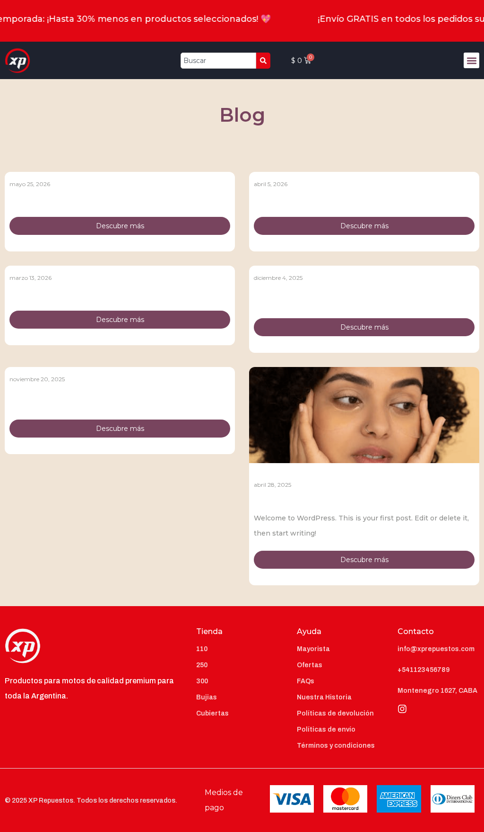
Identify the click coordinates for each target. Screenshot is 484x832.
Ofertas (309, 665)
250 (201, 665)
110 (201, 649)
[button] (471, 60)
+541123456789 (423, 669)
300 (202, 681)
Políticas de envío (326, 729)
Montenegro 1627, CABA (437, 690)
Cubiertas (212, 713)
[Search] (263, 61)
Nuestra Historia (324, 697)
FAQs (305, 681)
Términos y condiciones (336, 745)
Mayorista (313, 649)
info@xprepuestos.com (436, 649)
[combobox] (218, 61)
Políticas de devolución (335, 713)
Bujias (206, 697)
